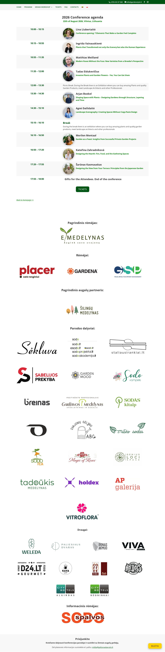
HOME (18, 7)
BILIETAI (155, 646)
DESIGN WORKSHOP (42, 7)
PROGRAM (28, 7)
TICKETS (58, 7)
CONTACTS (74, 7)
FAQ (65, 7)
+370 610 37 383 (117, 2)
